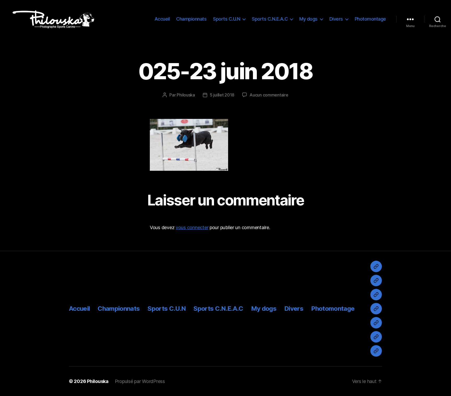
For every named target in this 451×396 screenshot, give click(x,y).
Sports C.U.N (226, 19)
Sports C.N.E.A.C (270, 19)
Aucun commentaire (269, 95)
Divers (336, 19)
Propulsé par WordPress (140, 381)
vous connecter (192, 227)
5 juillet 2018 (222, 95)
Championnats (191, 19)
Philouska (186, 95)
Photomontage (370, 19)
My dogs (308, 19)
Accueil (162, 19)
